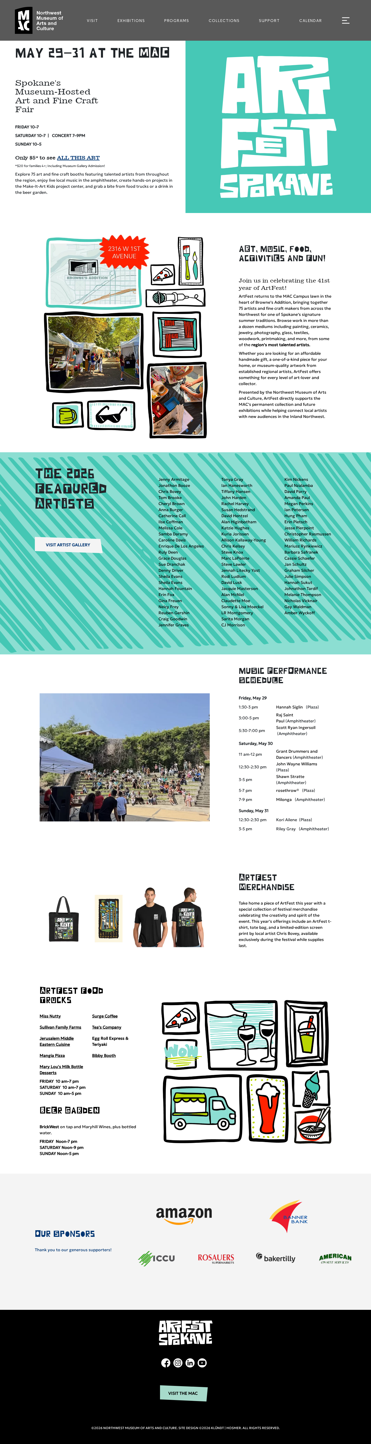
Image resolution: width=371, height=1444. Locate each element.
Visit (92, 20)
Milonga (284, 799)
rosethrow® (287, 790)
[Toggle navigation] (345, 20)
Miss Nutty (50, 1016)
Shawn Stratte (290, 776)
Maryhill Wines (96, 1126)
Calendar (310, 20)
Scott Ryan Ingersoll (295, 727)
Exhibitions (131, 20)
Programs (176, 20)
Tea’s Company (106, 1027)
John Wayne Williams (296, 763)
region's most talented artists (280, 344)
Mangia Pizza (52, 1055)
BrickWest (49, 1126)
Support (269, 20)
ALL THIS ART (78, 157)
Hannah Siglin (289, 706)
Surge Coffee (105, 1016)
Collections (224, 20)
